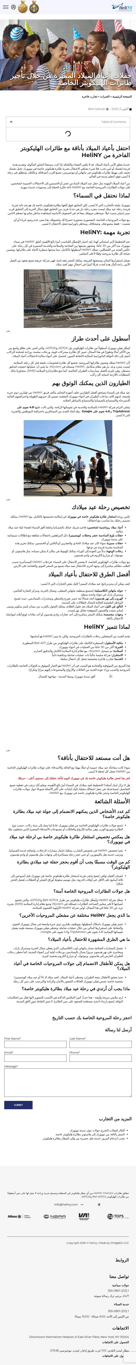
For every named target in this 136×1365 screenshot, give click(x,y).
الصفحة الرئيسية (122, 96)
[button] (11, 121)
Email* (8, 1052)
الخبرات (104, 96)
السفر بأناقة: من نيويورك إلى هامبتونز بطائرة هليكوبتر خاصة (90, 1134)
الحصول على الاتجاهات (115, 1342)
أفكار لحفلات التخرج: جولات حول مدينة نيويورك (97, 1130)
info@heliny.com (66, 1204)
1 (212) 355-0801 (118, 1311)
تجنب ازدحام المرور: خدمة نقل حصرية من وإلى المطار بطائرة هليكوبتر (84, 1138)
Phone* (74, 1052)
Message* (11, 1066)
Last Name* (77, 1038)
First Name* (12, 1038)
